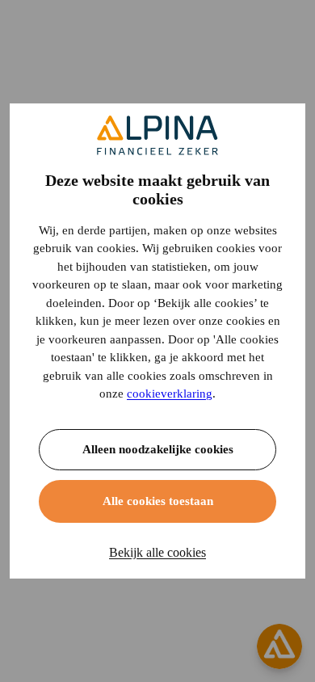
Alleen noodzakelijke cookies (157, 449)
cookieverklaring (169, 393)
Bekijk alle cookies (157, 552)
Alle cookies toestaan (158, 501)
